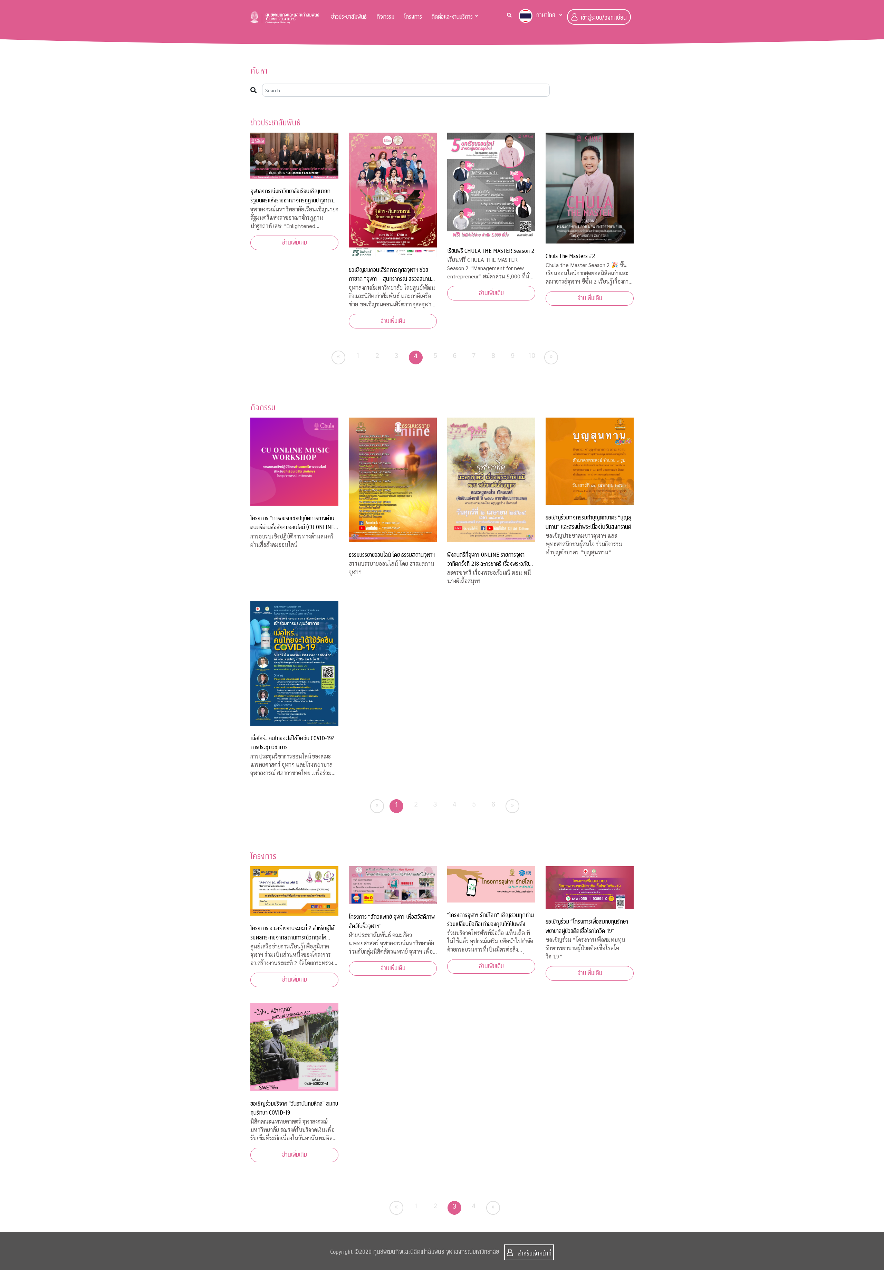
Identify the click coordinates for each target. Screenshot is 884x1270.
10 (532, 355)
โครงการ (413, 16)
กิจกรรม (385, 16)
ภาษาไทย (545, 15)
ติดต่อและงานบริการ (452, 16)
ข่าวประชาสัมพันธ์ (349, 16)
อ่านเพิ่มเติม (294, 242)
